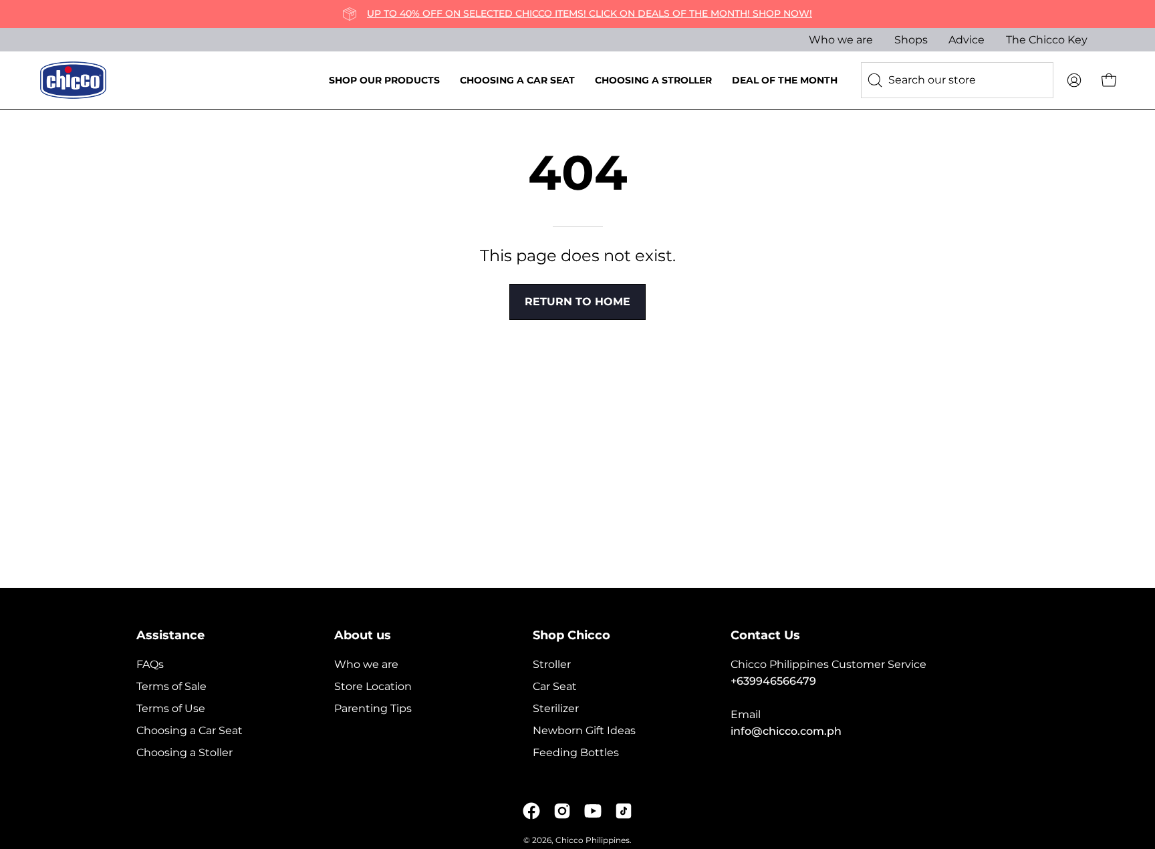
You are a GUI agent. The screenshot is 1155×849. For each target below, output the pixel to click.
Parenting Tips (373, 708)
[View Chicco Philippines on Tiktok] (624, 811)
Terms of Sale (171, 686)
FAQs (150, 664)
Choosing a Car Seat (189, 730)
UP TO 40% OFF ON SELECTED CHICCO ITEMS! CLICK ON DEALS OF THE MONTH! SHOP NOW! (589, 13)
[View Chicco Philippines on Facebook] (531, 811)
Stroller (552, 664)
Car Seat (555, 686)
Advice (966, 39)
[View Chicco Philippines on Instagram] (562, 811)
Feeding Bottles (576, 752)
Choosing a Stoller (184, 752)
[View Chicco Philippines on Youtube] (593, 811)
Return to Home (577, 301)
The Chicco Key (1046, 39)
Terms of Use (170, 708)
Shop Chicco (571, 635)
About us (362, 635)
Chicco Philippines (592, 840)
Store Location (373, 686)
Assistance (170, 635)
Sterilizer (556, 708)
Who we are (841, 39)
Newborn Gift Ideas (584, 730)
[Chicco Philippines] (73, 80)
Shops (911, 39)
